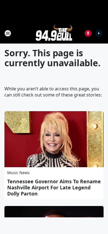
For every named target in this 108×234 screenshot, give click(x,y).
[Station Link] (54, 33)
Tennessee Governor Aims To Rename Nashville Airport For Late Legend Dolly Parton (54, 187)
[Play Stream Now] (99, 33)
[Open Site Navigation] (7, 33)
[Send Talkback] (88, 33)
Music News (18, 172)
